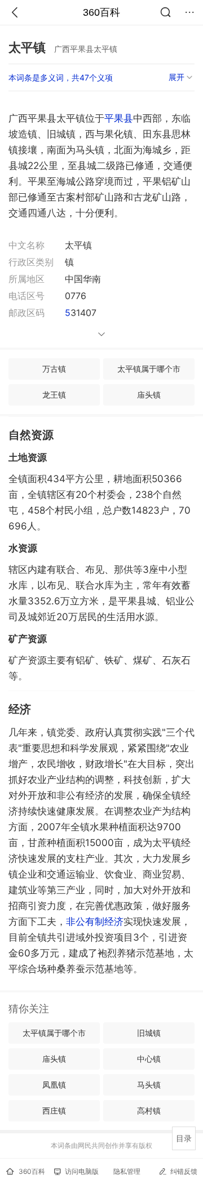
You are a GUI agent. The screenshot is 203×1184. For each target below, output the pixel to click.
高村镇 (149, 1110)
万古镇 (54, 368)
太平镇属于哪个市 (148, 368)
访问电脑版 (82, 1171)
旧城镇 (149, 1033)
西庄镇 (54, 1110)
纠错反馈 (183, 1171)
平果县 (118, 118)
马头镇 (149, 1084)
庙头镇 (149, 394)
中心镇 (149, 1058)
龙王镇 (54, 394)
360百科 (101, 12)
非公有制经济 (94, 921)
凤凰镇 (54, 1084)
